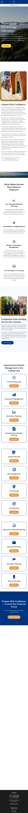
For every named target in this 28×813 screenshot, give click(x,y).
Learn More (6, 45)
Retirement (14, 810)
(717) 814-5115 (15, 795)
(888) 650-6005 (16, 796)
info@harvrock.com (14, 803)
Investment (14, 811)
